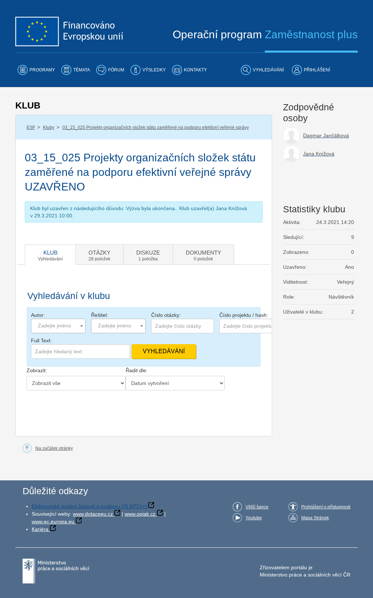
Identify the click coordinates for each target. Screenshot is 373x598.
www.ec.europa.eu (53, 521)
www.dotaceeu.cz (93, 514)
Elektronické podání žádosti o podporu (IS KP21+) (89, 506)
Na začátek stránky (54, 448)
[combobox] (58, 326)
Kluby (48, 127)
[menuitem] (36, 70)
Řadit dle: (137, 370)
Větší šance (257, 507)
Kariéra (40, 529)
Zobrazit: (37, 370)
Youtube (254, 517)
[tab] (50, 254)
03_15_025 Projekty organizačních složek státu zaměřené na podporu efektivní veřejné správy (155, 127)
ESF (31, 127)
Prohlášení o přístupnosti (325, 507)
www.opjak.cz (140, 514)
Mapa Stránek (315, 517)
